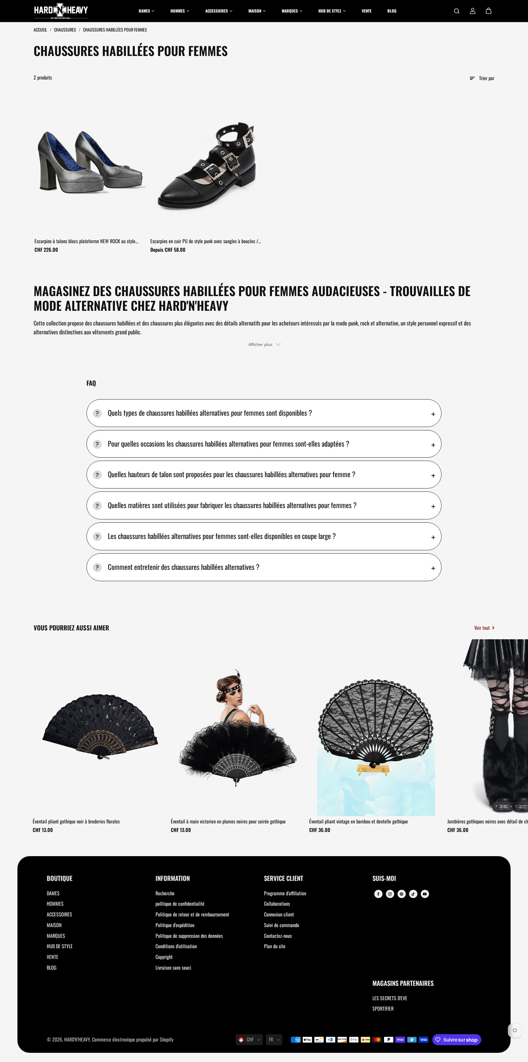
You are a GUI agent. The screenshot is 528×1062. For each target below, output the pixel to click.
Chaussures (65, 29)
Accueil (41, 29)
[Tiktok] (413, 894)
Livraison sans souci (173, 967)
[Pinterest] (401, 894)
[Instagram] (390, 894)
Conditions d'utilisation (176, 946)
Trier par (486, 78)
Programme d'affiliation (285, 893)
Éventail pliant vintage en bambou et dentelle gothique (358, 821)
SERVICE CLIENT (283, 878)
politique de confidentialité (180, 903)
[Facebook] (378, 894)
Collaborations (277, 903)
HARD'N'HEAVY (77, 1039)
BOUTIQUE (59, 878)
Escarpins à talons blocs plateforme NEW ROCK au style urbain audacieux (85, 241)
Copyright (164, 956)
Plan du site (274, 946)
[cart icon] (488, 11)
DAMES (53, 893)
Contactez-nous (278, 935)
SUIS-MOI (384, 878)
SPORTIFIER (383, 1008)
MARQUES (56, 935)
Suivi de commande (281, 925)
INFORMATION (173, 878)
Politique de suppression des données (189, 935)
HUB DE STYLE (60, 946)
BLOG (52, 967)
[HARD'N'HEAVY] (61, 11)
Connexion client (279, 914)
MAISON (54, 925)
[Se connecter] (473, 11)
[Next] (484, 729)
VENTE (52, 956)
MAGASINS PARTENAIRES (403, 983)
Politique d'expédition (175, 925)
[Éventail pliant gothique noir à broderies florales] (99, 727)
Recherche (165, 893)
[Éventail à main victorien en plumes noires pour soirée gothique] (238, 727)
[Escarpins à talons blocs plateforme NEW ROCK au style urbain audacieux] (90, 162)
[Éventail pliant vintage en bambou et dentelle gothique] (376, 727)
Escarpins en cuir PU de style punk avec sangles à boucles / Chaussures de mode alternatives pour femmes (204, 241)
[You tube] (425, 894)
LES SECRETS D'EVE (389, 998)
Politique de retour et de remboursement (192, 914)
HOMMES (55, 903)
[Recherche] (457, 11)
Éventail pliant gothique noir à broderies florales (76, 821)
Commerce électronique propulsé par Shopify (132, 1039)
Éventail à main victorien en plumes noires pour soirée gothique (228, 821)
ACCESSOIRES (59, 914)
